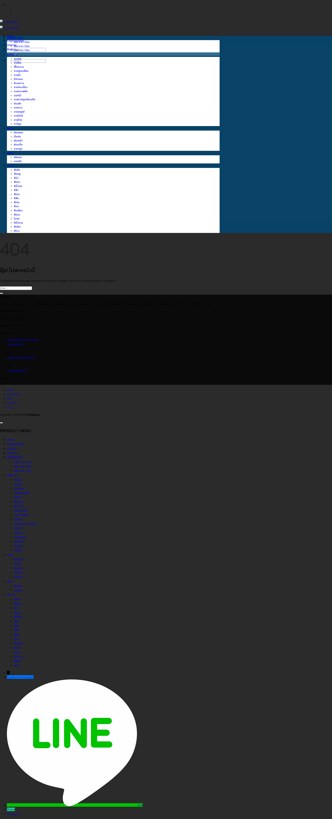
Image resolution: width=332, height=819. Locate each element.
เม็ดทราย (19, 67)
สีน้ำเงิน (18, 186)
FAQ (9, 407)
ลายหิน (17, 63)
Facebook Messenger (20, 677)
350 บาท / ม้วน (21, 46)
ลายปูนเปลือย (21, 71)
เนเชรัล (18, 161)
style (10, 153)
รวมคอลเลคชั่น (15, 444)
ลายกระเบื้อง (20, 87)
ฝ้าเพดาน (19, 83)
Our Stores (13, 394)
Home (11, 440)
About (11, 389)
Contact (12, 403)
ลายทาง (18, 107)
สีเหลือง (18, 210)
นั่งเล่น (17, 136)
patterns (12, 54)
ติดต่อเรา (12, 49)
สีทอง (17, 182)
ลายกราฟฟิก (21, 91)
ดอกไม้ (17, 95)
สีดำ (16, 178)
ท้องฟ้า (17, 103)
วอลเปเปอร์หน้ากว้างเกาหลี (22, 340)
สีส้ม (16, 198)
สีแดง (17, 215)
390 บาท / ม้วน (22, 50)
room (10, 128)
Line (140, 805)
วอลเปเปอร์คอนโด (17, 370)
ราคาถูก (18, 149)
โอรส (17, 218)
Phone (11, 809)
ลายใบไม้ (18, 116)
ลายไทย (18, 120)
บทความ (11, 449)
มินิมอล (18, 157)
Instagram (13, 814)
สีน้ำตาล (18, 223)
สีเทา (16, 206)
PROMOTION (14, 38)
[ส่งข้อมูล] (1, 293)
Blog (9, 398)
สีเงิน (16, 202)
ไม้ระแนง (18, 79)
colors (11, 165)
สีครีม (17, 170)
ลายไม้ (17, 75)
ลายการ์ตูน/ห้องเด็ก (24, 99)
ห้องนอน (18, 132)
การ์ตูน (17, 124)
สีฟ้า (16, 190)
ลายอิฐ (17, 59)
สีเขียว (17, 227)
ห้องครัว (18, 140)
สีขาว (17, 231)
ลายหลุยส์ (19, 112)
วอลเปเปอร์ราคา (16, 344)
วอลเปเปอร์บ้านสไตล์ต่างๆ (21, 357)
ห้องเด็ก (18, 144)
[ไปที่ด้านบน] (1, 422)
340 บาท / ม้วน (21, 42)
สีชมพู (17, 174)
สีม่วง (17, 194)
